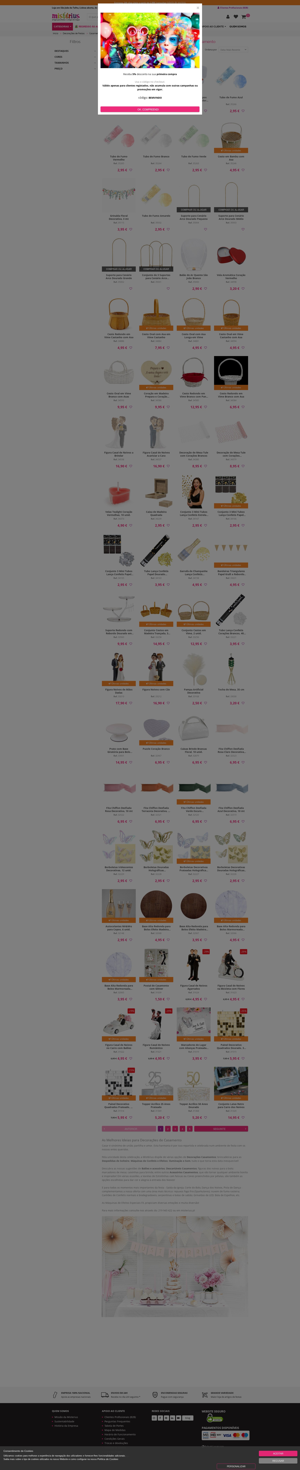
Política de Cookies (107, 1459)
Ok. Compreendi (148, 109)
